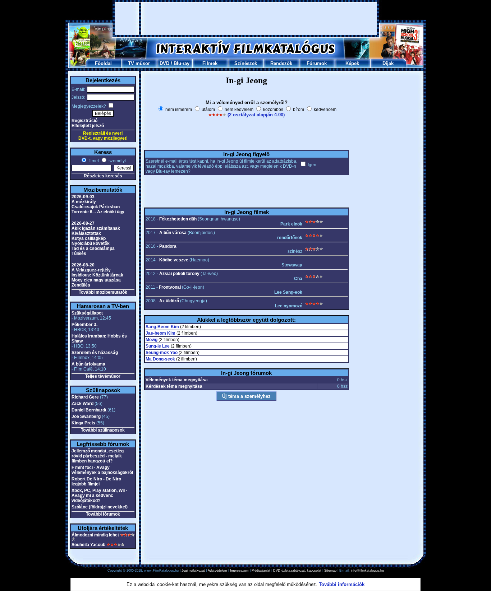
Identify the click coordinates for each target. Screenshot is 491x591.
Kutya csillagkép (89, 238)
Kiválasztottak (86, 233)
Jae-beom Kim (160, 333)
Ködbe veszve (173, 259)
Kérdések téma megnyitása (174, 386)
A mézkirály (84, 201)
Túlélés (79, 253)
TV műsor (139, 63)
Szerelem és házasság (95, 352)
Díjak (388, 63)
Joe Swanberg (86, 416)
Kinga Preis (83, 422)
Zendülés (81, 285)
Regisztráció (84, 120)
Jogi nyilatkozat (193, 570)
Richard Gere (85, 397)
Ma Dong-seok (160, 359)
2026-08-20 (83, 264)
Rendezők (281, 63)
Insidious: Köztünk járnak (97, 275)
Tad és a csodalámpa (93, 248)
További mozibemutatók (103, 292)
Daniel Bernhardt (89, 410)
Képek (352, 63)
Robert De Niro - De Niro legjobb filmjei (96, 481)
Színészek (245, 63)
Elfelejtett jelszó (88, 125)
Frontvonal (170, 287)
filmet (93, 160)
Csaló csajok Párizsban (96, 206)
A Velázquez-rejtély (91, 270)
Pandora (167, 246)
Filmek (209, 63)
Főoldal (103, 63)
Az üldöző (169, 300)
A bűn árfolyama (88, 364)
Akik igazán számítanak (96, 228)
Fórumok (317, 63)
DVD (164, 63)
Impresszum (239, 570)
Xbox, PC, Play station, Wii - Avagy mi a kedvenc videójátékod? (99, 495)
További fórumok (103, 514)
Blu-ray (181, 63)
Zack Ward (82, 403)
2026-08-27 (83, 223)
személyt (116, 160)
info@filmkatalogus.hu (367, 570)
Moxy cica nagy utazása (96, 280)
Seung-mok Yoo (162, 352)
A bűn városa (173, 232)
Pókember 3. (84, 324)
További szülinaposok (103, 430)
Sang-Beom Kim (162, 326)
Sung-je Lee (158, 346)
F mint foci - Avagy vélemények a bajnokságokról (102, 470)
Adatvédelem (217, 570)
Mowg (151, 339)
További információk (341, 584)
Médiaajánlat (261, 570)
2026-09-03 (83, 196)
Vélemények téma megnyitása (177, 379)
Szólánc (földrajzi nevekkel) (100, 506)
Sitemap (330, 570)
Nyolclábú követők (91, 243)
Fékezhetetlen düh (178, 219)
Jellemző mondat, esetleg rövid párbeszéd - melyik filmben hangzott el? (98, 456)
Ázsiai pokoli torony (179, 273)
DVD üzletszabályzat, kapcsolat (297, 570)
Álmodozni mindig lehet (95, 535)
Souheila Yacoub (88, 544)
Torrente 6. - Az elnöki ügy (98, 211)
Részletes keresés (103, 175)
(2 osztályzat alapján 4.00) (256, 114)
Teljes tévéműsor (102, 376)
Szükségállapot (87, 313)
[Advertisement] (246, 19)
